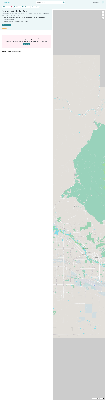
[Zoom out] (103, 14)
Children (17, 6)
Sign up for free (6, 24)
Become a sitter (96, 2)
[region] (79, 205)
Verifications (26, 6)
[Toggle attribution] (103, 398)
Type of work (8, 6)
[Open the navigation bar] (103, 2)
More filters (36, 6)
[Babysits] (6, 2)
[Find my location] (103, 18)
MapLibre (94, 398)
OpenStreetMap (100, 398)
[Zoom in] (103, 12)
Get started (26, 44)
